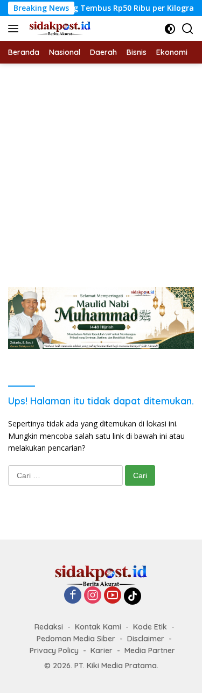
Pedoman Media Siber (76, 638)
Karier (101, 650)
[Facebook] (72, 595)
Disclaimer (145, 638)
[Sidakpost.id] (58, 28)
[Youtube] (112, 595)
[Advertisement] (101, 170)
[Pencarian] (188, 29)
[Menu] (15, 28)
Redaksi (48, 627)
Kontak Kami (98, 627)
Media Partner (149, 650)
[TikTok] (132, 596)
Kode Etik (150, 627)
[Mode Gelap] (170, 29)
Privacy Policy (54, 650)
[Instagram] (92, 595)
